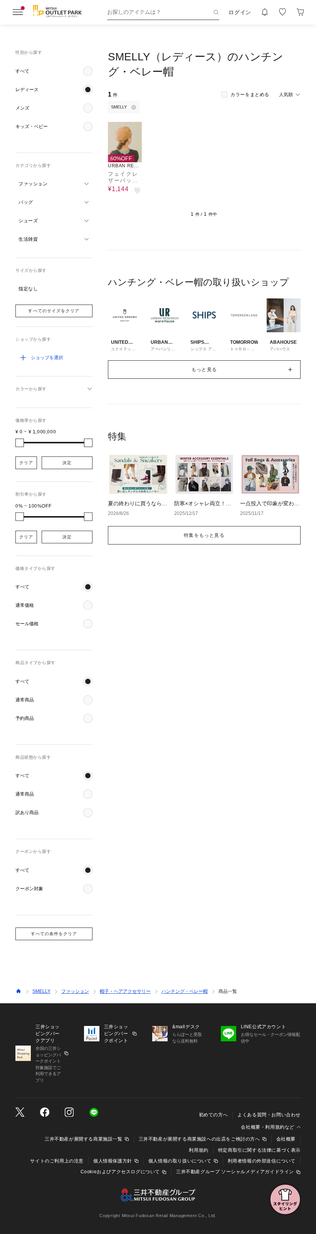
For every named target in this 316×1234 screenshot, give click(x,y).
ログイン (240, 12)
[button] (53, 71)
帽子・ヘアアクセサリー (125, 991)
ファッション (75, 991)
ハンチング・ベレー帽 (184, 991)
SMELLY (41, 991)
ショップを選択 (47, 357)
